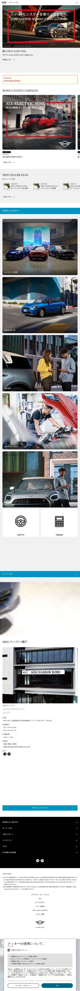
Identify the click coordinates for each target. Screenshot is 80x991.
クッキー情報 (40, 914)
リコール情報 (40, 906)
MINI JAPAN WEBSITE (40, 910)
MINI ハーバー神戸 (14, 2)
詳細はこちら (6, 69)
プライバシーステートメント (40, 895)
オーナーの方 (7, 574)
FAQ (40, 898)
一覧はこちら (6, 162)
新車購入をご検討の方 (10, 211)
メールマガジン (40, 902)
